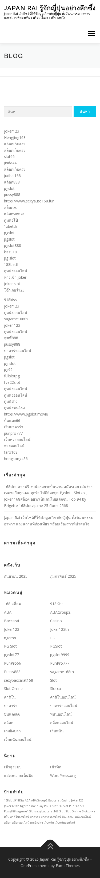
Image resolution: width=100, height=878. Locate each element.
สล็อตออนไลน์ (61, 722)
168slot (9, 800)
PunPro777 (59, 663)
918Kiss (56, 603)
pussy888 (12, 194)
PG (52, 637)
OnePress (29, 865)
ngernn (10, 637)
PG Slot (10, 646)
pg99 (8, 369)
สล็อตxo (11, 207)
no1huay (37, 806)
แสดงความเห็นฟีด (19, 775)
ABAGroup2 (60, 612)
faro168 (11, 452)
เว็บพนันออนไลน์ (17, 739)
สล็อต (8, 722)
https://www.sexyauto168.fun (29, 200)
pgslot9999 (59, 654)
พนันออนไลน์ (61, 714)
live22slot (12, 382)
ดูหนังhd (11, 401)
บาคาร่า (10, 705)
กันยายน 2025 (15, 576)
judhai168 (12, 175)
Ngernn (25, 806)
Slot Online (13, 688)
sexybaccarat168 (18, 680)
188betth (11, 264)
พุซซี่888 (11, 337)
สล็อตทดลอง (14, 213)
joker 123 (12, 325)
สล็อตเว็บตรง (15, 143)
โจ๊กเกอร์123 (14, 290)
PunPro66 (12, 663)
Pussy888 (12, 671)
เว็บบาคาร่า (13, 426)
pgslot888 (12, 245)
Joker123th (59, 629)
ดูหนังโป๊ (11, 220)
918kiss (10, 299)
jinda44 (10, 162)
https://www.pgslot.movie (26, 414)
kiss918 (10, 251)
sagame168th (16, 318)
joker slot (12, 283)
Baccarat (11, 620)
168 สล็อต (12, 603)
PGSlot (56, 646)
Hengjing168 (15, 137)
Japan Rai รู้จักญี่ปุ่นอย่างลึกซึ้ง (50, 7)
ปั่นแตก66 (12, 420)
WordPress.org (63, 775)
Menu (91, 33)
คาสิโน (10, 697)
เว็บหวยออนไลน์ (17, 439)
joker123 (11, 131)
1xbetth (10, 226)
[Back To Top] (50, 846)
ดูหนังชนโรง (14, 407)
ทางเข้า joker (15, 277)
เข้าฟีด (55, 766)
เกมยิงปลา (12, 730)
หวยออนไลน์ (14, 445)
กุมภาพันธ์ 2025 (63, 576)
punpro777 (13, 433)
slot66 (9, 156)
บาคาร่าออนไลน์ (17, 350)
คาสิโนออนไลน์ (63, 697)
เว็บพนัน (57, 730)
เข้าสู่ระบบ (13, 766)
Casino (56, 620)
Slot (53, 680)
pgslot (9, 188)
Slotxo (55, 688)
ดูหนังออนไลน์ (15, 270)
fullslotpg (12, 375)
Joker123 (11, 629)
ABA (7, 612)
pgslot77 (11, 654)
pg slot (10, 258)
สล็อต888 (12, 182)
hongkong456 (16, 458)
